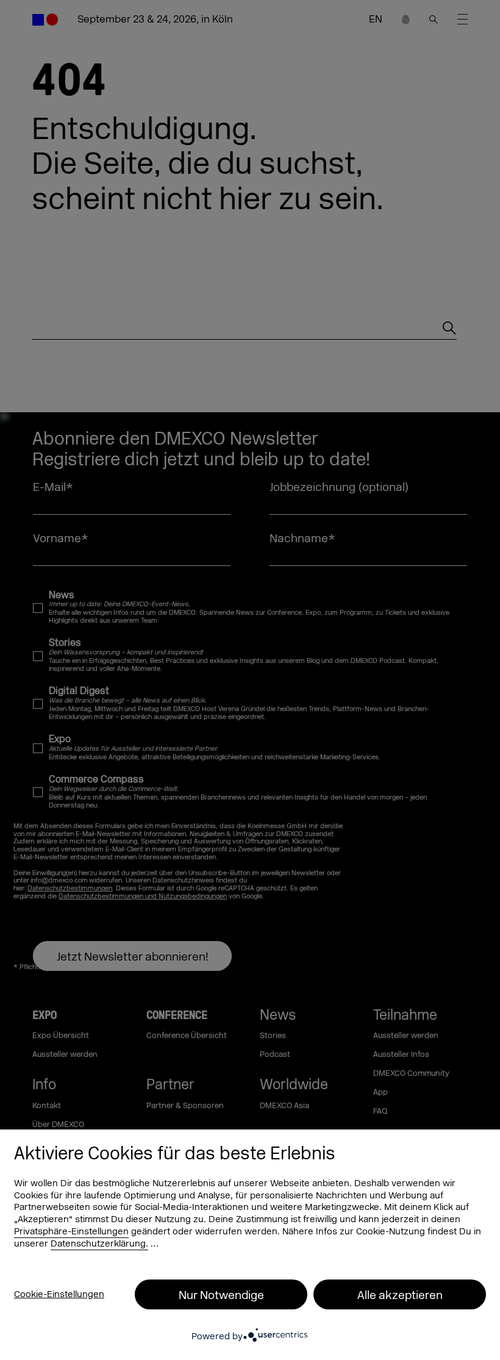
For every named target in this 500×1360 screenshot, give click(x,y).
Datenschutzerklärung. (99, 1244)
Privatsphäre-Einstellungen (71, 1231)
